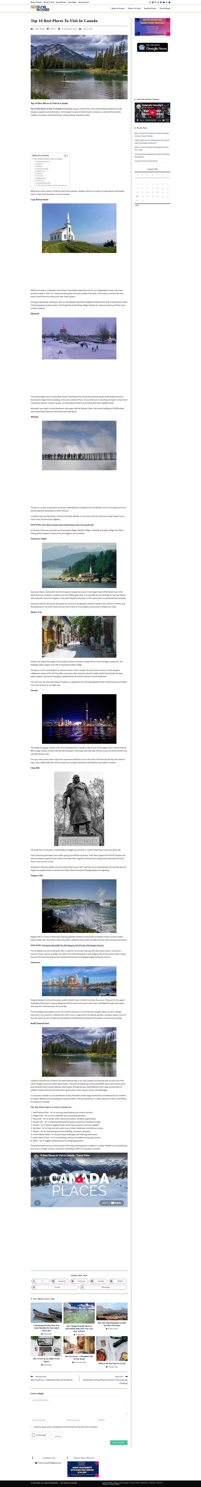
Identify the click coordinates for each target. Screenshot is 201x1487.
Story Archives (83, 2)
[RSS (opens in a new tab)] (166, 2)
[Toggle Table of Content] (64, 156)
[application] (152, 113)
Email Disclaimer (121, 1483)
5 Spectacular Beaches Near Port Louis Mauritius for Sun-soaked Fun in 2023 (46, 1328)
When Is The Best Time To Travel (112, 1363)
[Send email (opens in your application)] (169, 2)
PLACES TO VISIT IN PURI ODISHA (146, 161)
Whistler (39, 166)
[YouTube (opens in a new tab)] (163, 2)
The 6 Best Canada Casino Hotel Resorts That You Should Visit (68, 525)
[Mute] (163, 120)
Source (53, 29)
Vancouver (40, 181)
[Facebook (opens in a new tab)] (152, 2)
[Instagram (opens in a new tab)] (158, 2)
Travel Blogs (72, 2)
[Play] (138, 120)
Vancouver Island (42, 169)
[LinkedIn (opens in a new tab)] (160, 2)
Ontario (45, 747)
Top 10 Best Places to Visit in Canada (48, 159)
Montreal (40, 164)
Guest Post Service (139, 1483)
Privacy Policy (155, 1483)
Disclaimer (107, 1483)
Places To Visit (49, 2)
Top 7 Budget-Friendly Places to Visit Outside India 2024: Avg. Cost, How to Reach (79, 1328)
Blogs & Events (36, 2)
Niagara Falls (41, 178)
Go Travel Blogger (69, 1483)
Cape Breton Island (43, 161)
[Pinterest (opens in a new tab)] (155, 2)
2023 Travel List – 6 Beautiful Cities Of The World (79, 1357)
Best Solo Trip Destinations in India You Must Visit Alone (112, 1324)
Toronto (39, 173)
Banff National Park (44, 183)
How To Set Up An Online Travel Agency (46, 1360)
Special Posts (61, 2)
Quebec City (41, 171)
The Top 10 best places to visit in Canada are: (52, 185)
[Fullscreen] (167, 120)
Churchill (40, 176)
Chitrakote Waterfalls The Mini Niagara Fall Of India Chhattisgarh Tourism (73, 945)
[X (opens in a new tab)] (150, 2)
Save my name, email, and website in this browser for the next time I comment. (66, 1427)
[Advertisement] (79, 135)
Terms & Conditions (111, 1484)
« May (137, 205)
